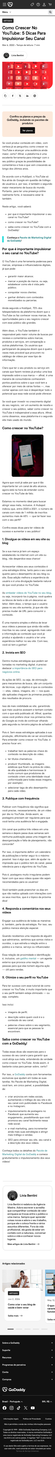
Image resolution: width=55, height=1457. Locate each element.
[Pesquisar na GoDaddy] (50, 12)
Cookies (48, 1419)
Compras (6, 1379)
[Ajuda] (38, 4)
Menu (5, 12)
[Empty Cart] (50, 4)
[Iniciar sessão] (44, 4)
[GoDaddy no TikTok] (18, 1409)
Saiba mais (13, 1315)
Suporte (6, 1350)
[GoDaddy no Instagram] (11, 1409)
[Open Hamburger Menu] (3, 4)
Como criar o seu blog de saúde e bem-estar (22, 1306)
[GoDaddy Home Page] (14, 1389)
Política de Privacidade (32, 1419)
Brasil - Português (11, 1401)
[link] (13, 96)
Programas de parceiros (14, 1365)
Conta (5, 1372)
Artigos (9, 21)
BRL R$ (45, 1401)
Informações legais (10, 1419)
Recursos (6, 1357)
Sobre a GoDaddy (11, 1343)
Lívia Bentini (17, 55)
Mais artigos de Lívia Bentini (21, 1244)
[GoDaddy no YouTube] (32, 1409)
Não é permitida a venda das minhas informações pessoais (27, 1424)
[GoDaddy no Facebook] (4, 1409)
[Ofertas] (32, 4)
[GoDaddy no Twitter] (25, 1409)
